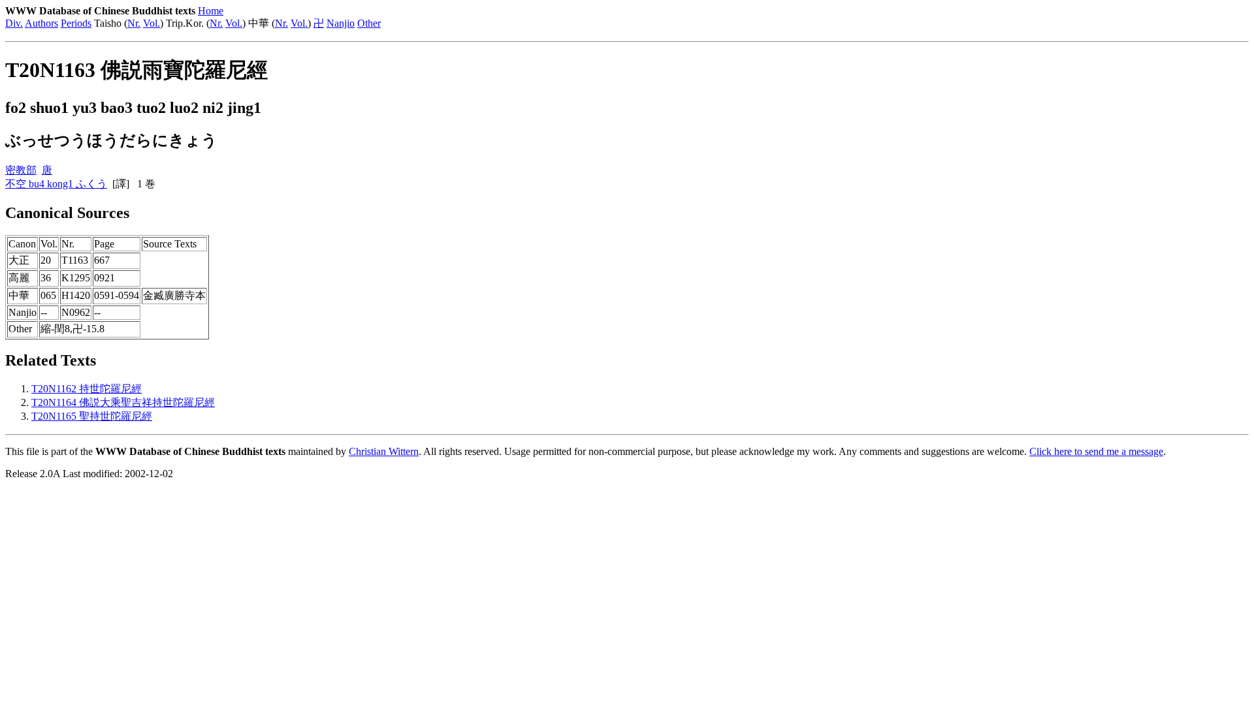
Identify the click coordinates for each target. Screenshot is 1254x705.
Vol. (151, 23)
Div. (14, 23)
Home (210, 10)
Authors (41, 23)
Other (369, 23)
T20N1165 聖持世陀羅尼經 (91, 416)
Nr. (133, 23)
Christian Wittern (384, 451)
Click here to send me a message (1096, 451)
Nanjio (341, 23)
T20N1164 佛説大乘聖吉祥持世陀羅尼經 (123, 402)
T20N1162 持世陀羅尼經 (86, 388)
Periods (76, 23)
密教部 (21, 170)
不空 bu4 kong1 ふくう (56, 183)
